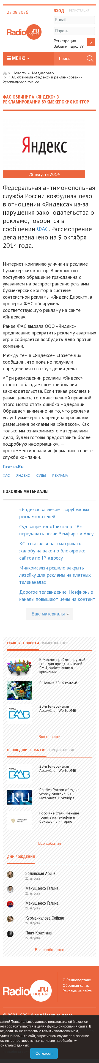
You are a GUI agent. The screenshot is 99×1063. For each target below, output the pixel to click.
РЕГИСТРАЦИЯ (79, 10)
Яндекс (23, 476)
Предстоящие (62, 750)
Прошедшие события (26, 750)
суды (41, 476)
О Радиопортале (77, 979)
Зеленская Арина (40, 873)
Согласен (44, 1053)
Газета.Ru (13, 466)
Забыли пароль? (69, 46)
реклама (60, 476)
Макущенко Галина (42, 888)
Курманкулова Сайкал (44, 918)
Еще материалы (48, 614)
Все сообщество (49, 949)
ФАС (43, 229)
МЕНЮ (19, 58)
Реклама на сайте (77, 990)
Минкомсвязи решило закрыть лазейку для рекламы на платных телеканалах (55, 575)
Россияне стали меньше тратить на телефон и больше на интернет (59, 817)
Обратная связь (76, 985)
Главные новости (23, 643)
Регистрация (65, 41)
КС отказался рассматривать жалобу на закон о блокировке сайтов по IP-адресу (52, 550)
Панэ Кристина (38, 933)
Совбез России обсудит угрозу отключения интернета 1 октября (59, 793)
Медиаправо (43, 72)
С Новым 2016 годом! (58, 682)
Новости (19, 72)
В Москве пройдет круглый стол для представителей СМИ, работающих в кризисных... (62, 665)
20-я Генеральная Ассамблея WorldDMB (57, 708)
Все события (49, 843)
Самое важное (55, 643)
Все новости (49, 736)
